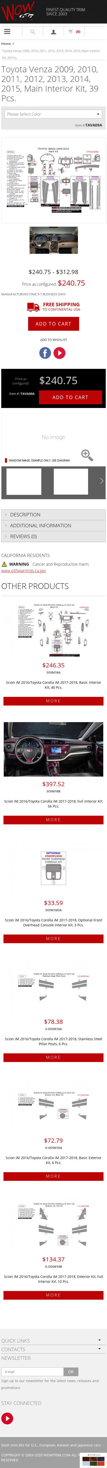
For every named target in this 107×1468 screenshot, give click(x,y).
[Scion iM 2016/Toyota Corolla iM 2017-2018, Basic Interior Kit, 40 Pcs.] (53, 630)
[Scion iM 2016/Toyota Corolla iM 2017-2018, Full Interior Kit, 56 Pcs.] (53, 749)
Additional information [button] (40, 525)
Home (6, 43)
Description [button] (25, 514)
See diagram (60, 460)
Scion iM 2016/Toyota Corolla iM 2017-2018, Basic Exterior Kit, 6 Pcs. (54, 1160)
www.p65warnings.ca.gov (23, 570)
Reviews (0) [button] (23, 536)
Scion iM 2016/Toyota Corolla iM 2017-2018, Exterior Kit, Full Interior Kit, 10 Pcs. (53, 1279)
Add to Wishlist (53, 339)
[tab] (53, 514)
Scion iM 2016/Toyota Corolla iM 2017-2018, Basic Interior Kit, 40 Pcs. (53, 685)
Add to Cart (54, 324)
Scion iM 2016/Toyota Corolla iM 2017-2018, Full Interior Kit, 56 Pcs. (53, 804)
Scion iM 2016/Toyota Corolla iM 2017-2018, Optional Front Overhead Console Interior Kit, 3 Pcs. (53, 922)
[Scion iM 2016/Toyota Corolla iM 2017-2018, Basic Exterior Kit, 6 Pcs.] (53, 1106)
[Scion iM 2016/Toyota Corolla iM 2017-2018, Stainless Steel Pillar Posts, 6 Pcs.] (53, 987)
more (53, 701)
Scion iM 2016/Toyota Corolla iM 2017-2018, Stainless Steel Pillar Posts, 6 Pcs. (53, 1041)
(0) (78, 31)
